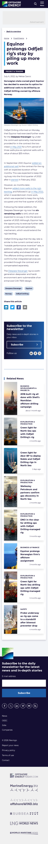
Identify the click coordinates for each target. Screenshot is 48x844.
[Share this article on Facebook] (19, 307)
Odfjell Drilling (22, 294)
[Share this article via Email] (25, 307)
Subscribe (17, 344)
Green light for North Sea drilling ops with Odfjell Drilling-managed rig (30, 588)
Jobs (4, 725)
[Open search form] (35, 4)
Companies (7, 730)
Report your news (10, 745)
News (4, 716)
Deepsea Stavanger (18, 271)
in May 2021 (16, 147)
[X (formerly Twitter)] (10, 705)
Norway (8, 294)
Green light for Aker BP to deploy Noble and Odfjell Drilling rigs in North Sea (30, 459)
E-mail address (9, 676)
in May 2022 (37, 191)
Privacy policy (8, 750)
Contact (5, 760)
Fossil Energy (18, 38)
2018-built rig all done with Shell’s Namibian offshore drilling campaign (30, 400)
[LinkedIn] (31, 353)
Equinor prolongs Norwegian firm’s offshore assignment (30, 556)
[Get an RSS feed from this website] (35, 705)
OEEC (4, 720)
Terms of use (8, 755)
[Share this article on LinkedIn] (6, 307)
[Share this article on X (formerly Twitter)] (12, 307)
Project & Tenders (14, 71)
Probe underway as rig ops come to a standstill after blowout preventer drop (29, 619)
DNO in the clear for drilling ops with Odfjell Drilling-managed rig (30, 526)
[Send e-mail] (29, 705)
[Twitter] (39, 353)
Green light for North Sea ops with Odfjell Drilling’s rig (28, 432)
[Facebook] (35, 353)
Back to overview (13, 31)
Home (6, 38)
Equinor (29, 288)
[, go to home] (11, 4)
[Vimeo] (22, 705)
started (14, 179)
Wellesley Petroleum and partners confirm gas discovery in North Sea (29, 492)
